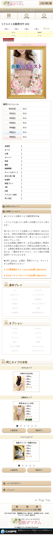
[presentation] (9, 16)
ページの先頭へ (42, 500)
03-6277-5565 (12, 9)
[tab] (9, 16)
